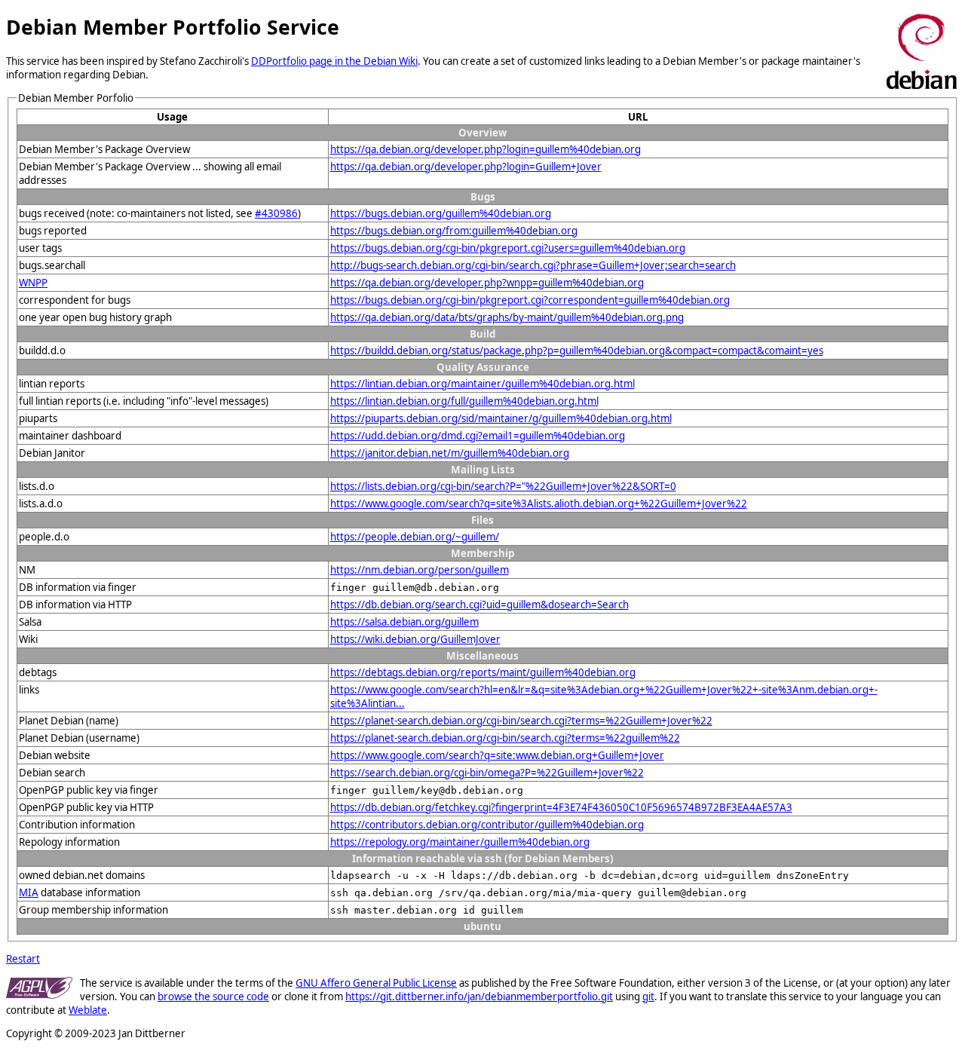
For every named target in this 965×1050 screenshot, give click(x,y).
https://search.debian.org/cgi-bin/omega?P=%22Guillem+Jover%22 (487, 772)
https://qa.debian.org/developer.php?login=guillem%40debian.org (485, 149)
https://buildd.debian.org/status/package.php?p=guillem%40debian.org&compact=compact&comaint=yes (576, 350)
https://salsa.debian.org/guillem (404, 622)
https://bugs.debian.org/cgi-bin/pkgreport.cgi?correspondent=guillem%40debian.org (530, 300)
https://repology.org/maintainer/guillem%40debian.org (460, 842)
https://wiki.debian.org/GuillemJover (415, 639)
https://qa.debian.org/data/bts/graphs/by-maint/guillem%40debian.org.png (507, 317)
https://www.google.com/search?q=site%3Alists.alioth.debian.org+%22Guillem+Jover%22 (538, 503)
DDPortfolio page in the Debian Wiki (334, 61)
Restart (23, 959)
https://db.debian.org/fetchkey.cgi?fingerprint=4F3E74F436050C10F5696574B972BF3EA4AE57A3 (561, 807)
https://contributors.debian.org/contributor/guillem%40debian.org (487, 824)
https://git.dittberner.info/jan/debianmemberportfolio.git (479, 996)
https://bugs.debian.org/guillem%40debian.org (440, 213)
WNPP (33, 282)
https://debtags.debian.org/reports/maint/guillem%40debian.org (483, 672)
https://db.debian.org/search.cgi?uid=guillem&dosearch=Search (479, 604)
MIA (28, 892)
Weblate (88, 1010)
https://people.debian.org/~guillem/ (414, 536)
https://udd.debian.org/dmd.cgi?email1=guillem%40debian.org (477, 435)
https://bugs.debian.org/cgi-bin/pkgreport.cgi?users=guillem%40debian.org (507, 248)
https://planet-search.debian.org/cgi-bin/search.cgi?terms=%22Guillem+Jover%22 (521, 720)
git (648, 996)
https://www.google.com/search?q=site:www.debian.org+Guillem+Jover (497, 755)
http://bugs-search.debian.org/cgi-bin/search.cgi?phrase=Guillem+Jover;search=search (533, 265)
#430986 (276, 213)
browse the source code (213, 996)
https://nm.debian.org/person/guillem (419, 570)
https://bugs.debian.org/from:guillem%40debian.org (453, 230)
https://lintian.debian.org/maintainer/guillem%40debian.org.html (482, 383)
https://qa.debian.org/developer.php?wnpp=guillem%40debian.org (487, 282)
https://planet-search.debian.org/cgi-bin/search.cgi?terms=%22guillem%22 (505, 738)
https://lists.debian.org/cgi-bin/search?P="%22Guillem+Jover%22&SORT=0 (503, 486)
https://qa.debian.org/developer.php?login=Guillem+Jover (466, 166)
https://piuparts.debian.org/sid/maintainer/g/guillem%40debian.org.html (501, 418)
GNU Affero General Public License (376, 983)
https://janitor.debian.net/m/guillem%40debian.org (449, 453)
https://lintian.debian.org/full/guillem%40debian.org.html (464, 401)
